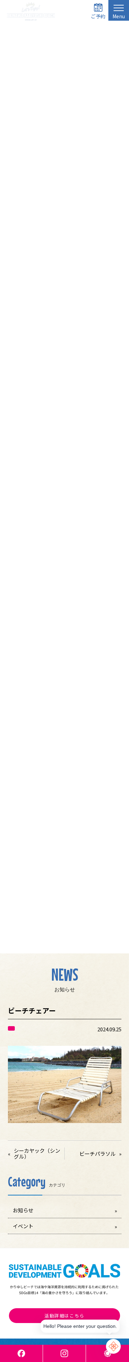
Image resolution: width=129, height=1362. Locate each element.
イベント (23, 1226)
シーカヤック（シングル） (37, 1154)
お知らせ (23, 1210)
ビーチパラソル (97, 1153)
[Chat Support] (113, 1346)
